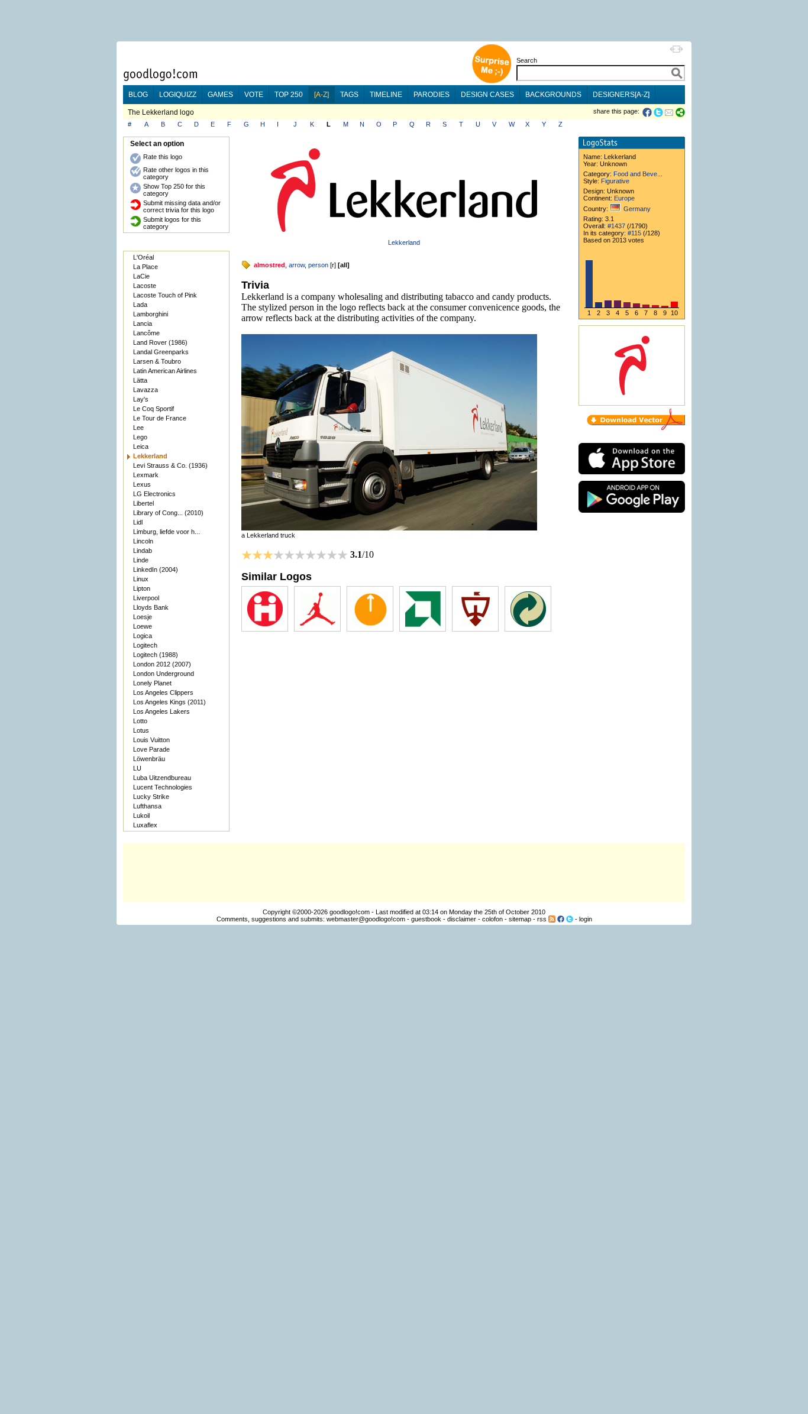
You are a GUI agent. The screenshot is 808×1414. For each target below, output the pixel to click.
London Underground (163, 673)
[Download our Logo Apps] (631, 477)
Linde (140, 560)
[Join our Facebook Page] (560, 919)
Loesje (142, 616)
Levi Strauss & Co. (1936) (170, 465)
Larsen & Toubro (157, 361)
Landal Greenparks (161, 351)
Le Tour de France (159, 418)
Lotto (140, 720)
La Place (145, 266)
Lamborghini (150, 314)
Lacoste (144, 285)
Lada (140, 304)
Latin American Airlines (165, 370)
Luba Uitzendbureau (162, 777)
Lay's (140, 399)
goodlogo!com (349, 911)
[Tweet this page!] (659, 112)
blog (138, 94)
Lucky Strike (151, 796)
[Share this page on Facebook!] (648, 112)
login (585, 919)
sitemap (520, 919)
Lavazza (145, 389)
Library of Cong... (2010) (168, 512)
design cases (487, 94)
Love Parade (151, 749)
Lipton (141, 588)
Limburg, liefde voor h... (166, 531)
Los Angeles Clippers (163, 692)
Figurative (615, 181)
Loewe (142, 626)
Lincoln (143, 541)
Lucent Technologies (162, 787)
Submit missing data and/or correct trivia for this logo (182, 206)
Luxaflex (145, 825)
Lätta (140, 380)
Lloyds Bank (151, 607)
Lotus (141, 730)
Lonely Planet (152, 683)
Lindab (142, 550)
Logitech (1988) (155, 654)
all (343, 264)
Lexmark (146, 474)
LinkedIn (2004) (155, 569)
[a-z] (321, 94)
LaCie (141, 276)
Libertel (143, 503)
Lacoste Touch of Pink (165, 295)
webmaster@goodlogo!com (366, 919)
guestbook (426, 919)
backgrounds (553, 94)
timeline (386, 94)
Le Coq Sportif (153, 408)
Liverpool (146, 597)
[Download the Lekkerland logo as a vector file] (636, 427)
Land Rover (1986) (160, 342)
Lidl (138, 522)
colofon (492, 919)
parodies (431, 94)
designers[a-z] (621, 94)
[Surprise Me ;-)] (491, 82)
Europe (624, 198)
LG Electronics (154, 493)
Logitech (145, 645)
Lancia (142, 323)
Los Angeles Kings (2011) (169, 702)
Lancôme (146, 332)
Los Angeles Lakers (161, 711)
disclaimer (461, 919)
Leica (140, 446)
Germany (637, 208)
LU (137, 768)
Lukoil (141, 815)
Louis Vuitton (151, 739)
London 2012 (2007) (162, 664)
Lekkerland (404, 242)
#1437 (616, 225)
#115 (634, 233)
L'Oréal (143, 257)
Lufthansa (147, 806)
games (220, 94)
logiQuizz (177, 94)
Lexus (142, 484)
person (318, 264)
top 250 (288, 94)
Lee (138, 427)
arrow (297, 264)
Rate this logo (162, 156)
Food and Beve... (637, 173)
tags (349, 94)
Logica (142, 635)
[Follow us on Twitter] (569, 919)
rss (542, 919)
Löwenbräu (149, 758)
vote (253, 94)
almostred (269, 264)
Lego (140, 437)
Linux (140, 579)
